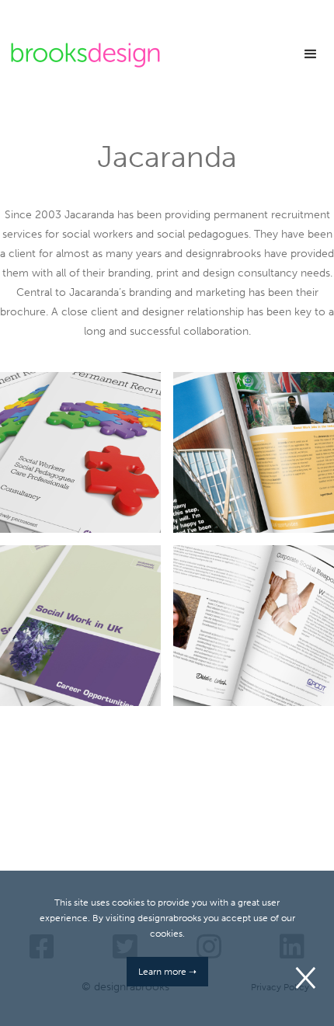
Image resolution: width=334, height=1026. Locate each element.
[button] (310, 54)
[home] (81, 55)
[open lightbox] (80, 452)
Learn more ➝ (167, 971)
